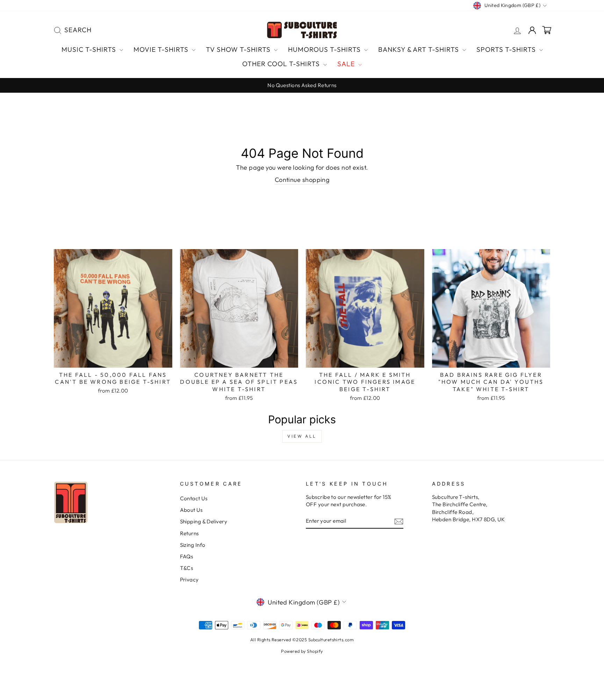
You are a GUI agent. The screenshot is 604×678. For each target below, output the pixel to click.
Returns (189, 533)
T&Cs (186, 568)
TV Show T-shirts (239, 49)
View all (302, 436)
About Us (191, 510)
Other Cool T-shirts (282, 63)
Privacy (189, 579)
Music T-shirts (90, 49)
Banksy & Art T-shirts (419, 49)
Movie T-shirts (162, 49)
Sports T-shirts (507, 49)
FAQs (186, 556)
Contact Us (194, 498)
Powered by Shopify (302, 651)
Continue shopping (302, 180)
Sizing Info (193, 545)
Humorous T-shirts (325, 49)
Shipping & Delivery (204, 521)
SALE (347, 63)
